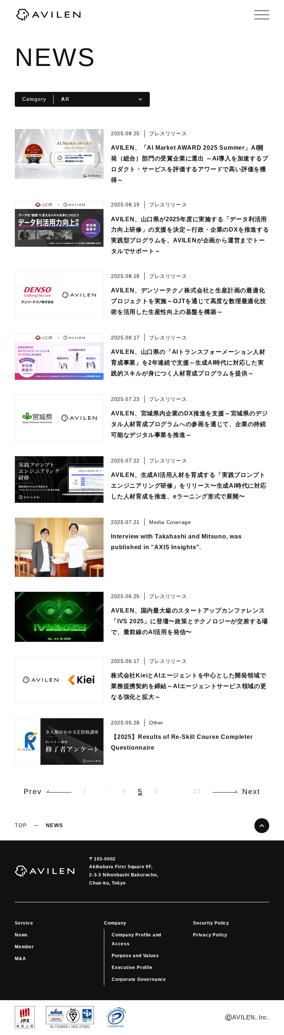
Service (24, 923)
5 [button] (140, 791)
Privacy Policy (210, 935)
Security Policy (211, 923)
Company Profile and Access (136, 939)
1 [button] (85, 791)
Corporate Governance (139, 979)
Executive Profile (132, 967)
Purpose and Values (135, 955)
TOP (21, 825)
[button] (47, 791)
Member (24, 946)
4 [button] (124, 791)
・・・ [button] (105, 791)
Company (115, 923)
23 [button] (197, 791)
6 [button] (156, 791)
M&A (20, 958)
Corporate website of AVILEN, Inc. (48, 15)
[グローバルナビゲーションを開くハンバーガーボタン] (261, 14)
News (21, 935)
